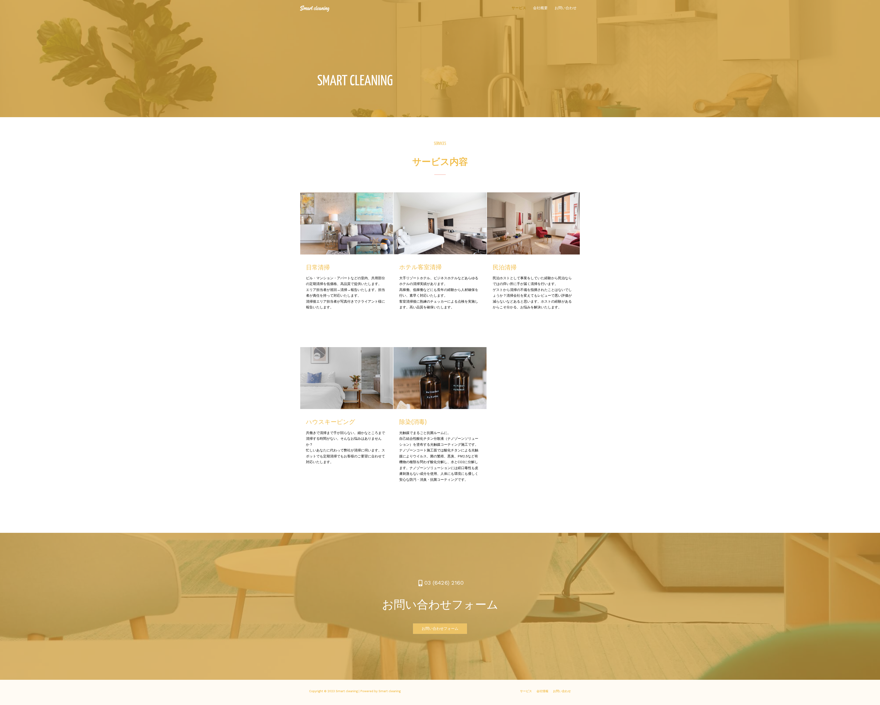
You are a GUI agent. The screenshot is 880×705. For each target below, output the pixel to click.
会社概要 (540, 8)
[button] (440, 628)
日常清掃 (318, 268)
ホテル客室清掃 (420, 267)
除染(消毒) (413, 422)
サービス (519, 8)
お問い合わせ (566, 8)
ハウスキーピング (330, 422)
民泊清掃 (505, 268)
